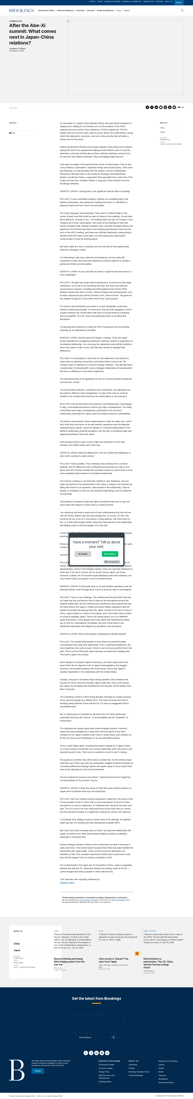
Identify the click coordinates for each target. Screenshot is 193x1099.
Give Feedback (110, 554)
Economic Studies (106, 1068)
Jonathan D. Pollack (17, 49)
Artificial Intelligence (65, 10)
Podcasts (162, 1075)
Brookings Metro (105, 1082)
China (162, 128)
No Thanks (83, 554)
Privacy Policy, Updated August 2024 (22, 1096)
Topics (119, 10)
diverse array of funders (89, 900)
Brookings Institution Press (139, 1072)
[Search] (182, 10)
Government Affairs (165, 1082)
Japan (162, 132)
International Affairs (46, 10)
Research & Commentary (132, 1)
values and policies (118, 900)
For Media (159, 1)
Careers (132, 1068)
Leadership (133, 1065)
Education (81, 10)
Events (100, 1)
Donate (179, 2)
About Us (168, 1)
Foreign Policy (165, 139)
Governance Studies (106, 1065)
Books (160, 1072)
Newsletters (149, 1)
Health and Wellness (105, 10)
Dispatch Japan (67, 882)
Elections (91, 10)
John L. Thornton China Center (171, 144)
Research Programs (112, 1)
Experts (92, 1)
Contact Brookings (136, 1075)
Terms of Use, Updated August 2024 (49, 1096)
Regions (127, 10)
